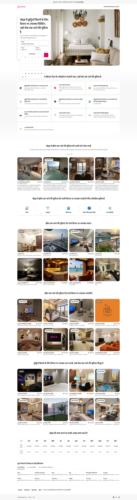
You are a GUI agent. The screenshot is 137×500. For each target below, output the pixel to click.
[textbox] (27, 50)
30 (22, 77)
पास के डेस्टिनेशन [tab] (21, 467)
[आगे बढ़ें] (71, 154)
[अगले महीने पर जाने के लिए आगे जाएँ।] (41, 54)
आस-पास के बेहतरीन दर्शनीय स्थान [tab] (46, 467)
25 (28, 73)
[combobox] (34, 44)
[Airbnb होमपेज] (21, 6)
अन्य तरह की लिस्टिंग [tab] (31, 467)
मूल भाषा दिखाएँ (80, 2)
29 (41, 73)
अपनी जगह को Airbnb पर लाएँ (111, 7)
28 (38, 73)
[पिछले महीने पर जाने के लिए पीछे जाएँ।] (22, 54)
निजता (30, 497)
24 (25, 73)
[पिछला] (65, 154)
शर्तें (33, 497)
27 (35, 73)
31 (25, 77)
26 (32, 73)
